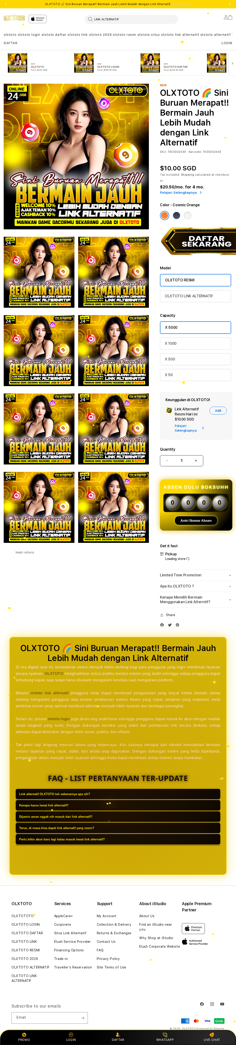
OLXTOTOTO (23, 916)
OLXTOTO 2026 (25, 959)
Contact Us (106, 942)
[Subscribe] (82, 1018)
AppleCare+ (63, 916)
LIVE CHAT (212, 1040)
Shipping (187, 174)
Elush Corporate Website (159, 946)
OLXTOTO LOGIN (26, 924)
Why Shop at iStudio (156, 938)
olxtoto (10, 35)
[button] (10, 35)
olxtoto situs (148, 35)
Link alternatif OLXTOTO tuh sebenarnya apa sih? (54, 794)
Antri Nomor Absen (196, 520)
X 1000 (171, 343)
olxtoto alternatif (215, 35)
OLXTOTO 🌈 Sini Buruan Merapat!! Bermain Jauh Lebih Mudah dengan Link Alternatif (118, 4)
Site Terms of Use (111, 967)
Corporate (62, 924)
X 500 (170, 359)
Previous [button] (6, 4)
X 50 (169, 375)
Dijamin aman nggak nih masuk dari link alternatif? (55, 816)
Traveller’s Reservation (73, 967)
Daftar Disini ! (181, 4)
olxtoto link (78, 35)
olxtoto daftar (53, 35)
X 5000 (171, 327)
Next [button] (230, 4)
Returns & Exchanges (114, 933)
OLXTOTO (54, 674)
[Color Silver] (187, 215)
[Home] (14, 18)
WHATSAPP (165, 1040)
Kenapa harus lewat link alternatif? (43, 805)
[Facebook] (163, 626)
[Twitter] (171, 626)
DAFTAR (118, 1040)
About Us (146, 916)
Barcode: (195, 152)
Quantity (167, 449)
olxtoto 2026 (100, 35)
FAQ (100, 950)
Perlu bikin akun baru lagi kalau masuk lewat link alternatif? (62, 839)
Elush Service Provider (72, 942)
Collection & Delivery (114, 924)
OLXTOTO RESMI (180, 280)
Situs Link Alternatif (70, 933)
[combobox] (131, 19)
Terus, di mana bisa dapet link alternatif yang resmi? (56, 828)
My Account (107, 916)
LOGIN (71, 1040)
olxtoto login (29, 35)
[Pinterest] (178, 626)
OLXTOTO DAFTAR (27, 933)
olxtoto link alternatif (180, 35)
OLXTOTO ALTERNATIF (31, 967)
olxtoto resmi (124, 35)
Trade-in (61, 959)
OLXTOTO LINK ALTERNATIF (189, 296)
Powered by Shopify (210, 1028)
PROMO (24, 1040)
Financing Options (69, 950)
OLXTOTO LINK (24, 942)
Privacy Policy (108, 959)
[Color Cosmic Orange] (164, 215)
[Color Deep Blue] (176, 215)
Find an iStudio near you (155, 927)
